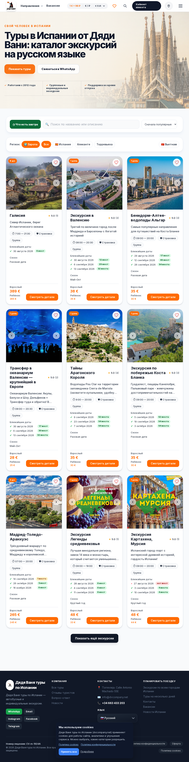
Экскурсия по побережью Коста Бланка (148, 373)
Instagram (14, 719)
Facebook (31, 719)
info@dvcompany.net (115, 697)
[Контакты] (169, 6)
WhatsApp (14, 711)
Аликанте (83, 144)
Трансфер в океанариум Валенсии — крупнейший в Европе (23, 377)
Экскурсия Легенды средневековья (85, 539)
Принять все (69, 751)
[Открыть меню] (180, 6)
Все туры (58, 687)
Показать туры (20, 69)
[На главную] (11, 6)
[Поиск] (125, 6)
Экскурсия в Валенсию (82, 217)
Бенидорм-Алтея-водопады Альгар (148, 217)
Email (29, 711)
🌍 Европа (30, 144)
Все (46, 144)
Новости (57, 703)
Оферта (176, 743)
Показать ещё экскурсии (94, 638)
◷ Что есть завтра (25, 124)
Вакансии (53, 5)
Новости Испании (154, 711)
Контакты (149, 701)
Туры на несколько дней (159, 696)
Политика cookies (171, 750)
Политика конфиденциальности (147, 743)
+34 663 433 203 (113, 703)
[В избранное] (56, 162)
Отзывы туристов (63, 692)
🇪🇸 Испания (63, 144)
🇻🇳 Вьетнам (169, 144)
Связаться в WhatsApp (58, 69)
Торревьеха (105, 144)
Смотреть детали (42, 297)
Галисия (17, 215)
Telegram (14, 726)
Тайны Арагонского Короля (82, 373)
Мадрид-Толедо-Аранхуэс (26, 536)
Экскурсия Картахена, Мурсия (141, 539)
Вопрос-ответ (61, 697)
